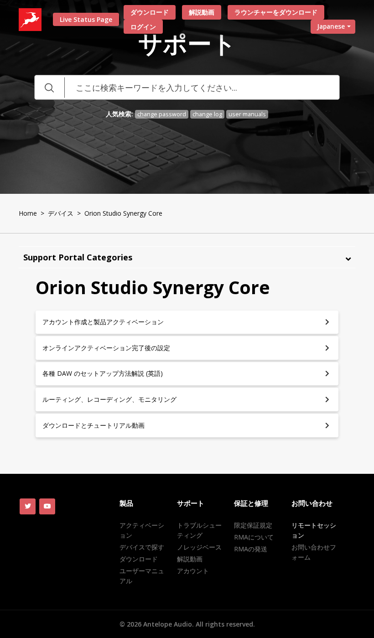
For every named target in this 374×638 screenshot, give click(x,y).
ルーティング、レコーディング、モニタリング (109, 399)
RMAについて (254, 537)
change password (161, 114)
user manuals (247, 114)
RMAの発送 (250, 549)
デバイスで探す (141, 547)
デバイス (60, 213)
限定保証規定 (253, 525)
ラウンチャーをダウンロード (275, 12)
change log (207, 114)
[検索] (49, 87)
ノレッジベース (199, 547)
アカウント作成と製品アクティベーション (103, 321)
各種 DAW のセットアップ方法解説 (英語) (102, 373)
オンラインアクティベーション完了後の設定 (106, 347)
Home (28, 213)
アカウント (193, 570)
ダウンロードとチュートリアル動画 (93, 425)
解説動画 (201, 12)
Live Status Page (86, 19)
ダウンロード (149, 12)
